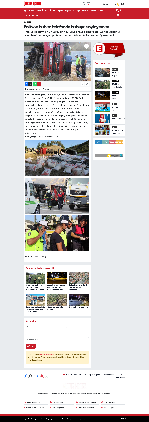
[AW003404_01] (57, 233)
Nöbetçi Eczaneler (34, 402)
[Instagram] (34, 376)
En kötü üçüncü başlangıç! (117, 109)
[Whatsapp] (46, 376)
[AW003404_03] (57, 195)
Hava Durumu (58, 402)
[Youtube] (42, 376)
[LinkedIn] (38, 376)
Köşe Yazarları (82, 11)
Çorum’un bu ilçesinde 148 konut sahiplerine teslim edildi (35, 309)
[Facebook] (25, 376)
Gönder (30, 346)
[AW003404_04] (57, 158)
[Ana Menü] (117, 15)
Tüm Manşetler (58, 408)
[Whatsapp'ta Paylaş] (35, 84)
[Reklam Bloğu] (109, 50)
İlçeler (53, 11)
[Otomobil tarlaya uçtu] (79, 300)
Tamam (123, 418)
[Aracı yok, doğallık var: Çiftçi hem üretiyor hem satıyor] (35, 278)
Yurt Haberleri (31, 16)
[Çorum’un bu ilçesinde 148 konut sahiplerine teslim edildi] (35, 300)
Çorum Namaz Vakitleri (87, 402)
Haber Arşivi (109, 408)
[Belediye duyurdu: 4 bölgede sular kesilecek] (79, 278)
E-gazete (69, 11)
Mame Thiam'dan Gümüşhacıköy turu (118, 132)
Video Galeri (97, 11)
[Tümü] (122, 63)
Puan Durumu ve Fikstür (35, 408)
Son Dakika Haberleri (86, 408)
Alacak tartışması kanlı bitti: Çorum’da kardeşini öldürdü (57, 287)
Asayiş (114, 69)
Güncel (31, 11)
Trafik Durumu (109, 402)
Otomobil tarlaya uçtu (78, 307)
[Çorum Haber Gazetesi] (32, 3)
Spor (60, 11)
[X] (30, 376)
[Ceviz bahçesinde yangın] (57, 300)
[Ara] (117, 10)
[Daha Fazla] (39, 84)
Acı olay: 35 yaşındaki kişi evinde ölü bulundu (117, 74)
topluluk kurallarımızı (47, 354)
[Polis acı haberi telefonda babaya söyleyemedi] (57, 61)
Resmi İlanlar (42, 11)
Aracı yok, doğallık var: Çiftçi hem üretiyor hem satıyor (35, 287)
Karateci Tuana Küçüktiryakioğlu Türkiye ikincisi (119, 120)
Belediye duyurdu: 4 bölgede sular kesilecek (78, 287)
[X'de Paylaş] (30, 84)
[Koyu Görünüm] (120, 10)
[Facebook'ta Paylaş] (26, 84)
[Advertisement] (14, 55)
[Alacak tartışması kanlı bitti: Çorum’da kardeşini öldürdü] (57, 278)
